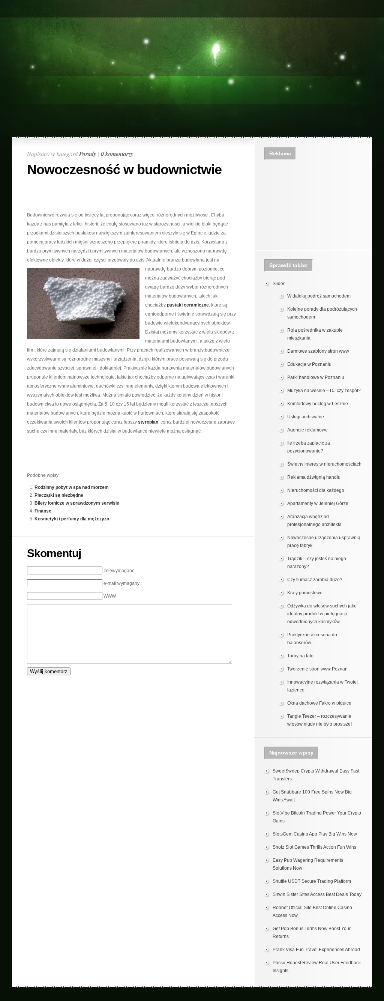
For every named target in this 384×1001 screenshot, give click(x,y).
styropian (148, 422)
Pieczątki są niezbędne (58, 495)
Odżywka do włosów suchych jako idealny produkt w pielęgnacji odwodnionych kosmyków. (322, 613)
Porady (87, 154)
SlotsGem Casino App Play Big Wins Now (315, 834)
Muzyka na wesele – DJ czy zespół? (324, 390)
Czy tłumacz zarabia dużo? (314, 579)
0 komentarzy (117, 154)
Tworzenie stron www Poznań (317, 669)
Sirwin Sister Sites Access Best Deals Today (317, 894)
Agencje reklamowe (307, 430)
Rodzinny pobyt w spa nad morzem (71, 487)
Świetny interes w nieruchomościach (324, 464)
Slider (279, 283)
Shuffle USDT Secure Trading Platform (312, 881)
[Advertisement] (192, 21)
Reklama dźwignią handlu (313, 477)
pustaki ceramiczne (188, 305)
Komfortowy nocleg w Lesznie (317, 403)
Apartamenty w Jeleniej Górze (317, 503)
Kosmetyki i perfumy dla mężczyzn (71, 519)
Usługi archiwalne (305, 416)
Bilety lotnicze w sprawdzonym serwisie (76, 503)
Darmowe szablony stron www (318, 351)
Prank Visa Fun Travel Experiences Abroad (316, 949)
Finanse (42, 511)
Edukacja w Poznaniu (309, 364)
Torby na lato (300, 655)
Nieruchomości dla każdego (315, 490)
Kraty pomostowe (304, 592)
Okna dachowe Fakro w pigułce (319, 703)
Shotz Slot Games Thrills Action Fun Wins (314, 847)
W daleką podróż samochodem (319, 296)
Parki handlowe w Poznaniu (315, 377)
